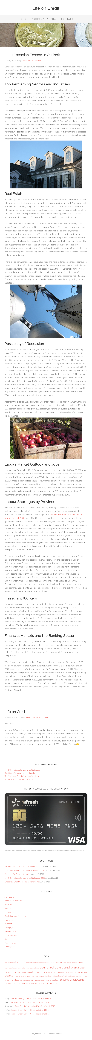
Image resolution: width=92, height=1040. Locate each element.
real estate (77, 976)
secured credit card (52, 980)
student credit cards (18, 983)
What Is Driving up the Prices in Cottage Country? (25, 870)
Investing (8, 923)
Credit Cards (10, 912)
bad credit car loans (31, 962)
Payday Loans (10, 931)
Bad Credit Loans (12, 904)
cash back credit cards (33, 968)
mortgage (35, 976)
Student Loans (10, 943)
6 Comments (37, 60)
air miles (7, 962)
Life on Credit (46, 8)
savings (34, 980)
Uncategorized (11, 946)
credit (43, 967)
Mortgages (9, 927)
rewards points (26, 980)
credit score (27, 972)
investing (63, 972)
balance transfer (41, 962)
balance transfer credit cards (56, 962)
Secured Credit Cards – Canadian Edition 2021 (24, 866)
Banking (8, 908)
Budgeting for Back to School (16, 874)
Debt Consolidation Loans (15, 916)
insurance (56, 972)
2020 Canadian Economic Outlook (32, 55)
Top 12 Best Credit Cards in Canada (19, 779)
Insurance (9, 920)
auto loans (12, 962)
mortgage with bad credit (45, 976)
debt (33, 972)
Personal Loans (11, 935)
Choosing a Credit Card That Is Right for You (22, 882)
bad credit (20, 962)
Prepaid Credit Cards (69, 976)
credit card (55, 967)
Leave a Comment (40, 717)
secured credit (41, 980)
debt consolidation (44, 972)
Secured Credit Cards (72, 979)
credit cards (71, 967)
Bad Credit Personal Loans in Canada (20, 773)
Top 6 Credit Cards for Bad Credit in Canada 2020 (25, 878)
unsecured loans (46, 983)
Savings (8, 939)
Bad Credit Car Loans (13, 900)
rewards (84, 976)
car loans (12, 968)
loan (67, 972)
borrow (74, 962)
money (18, 976)
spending (7, 983)
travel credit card (35, 983)
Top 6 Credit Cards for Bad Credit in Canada (22, 770)
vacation (55, 983)
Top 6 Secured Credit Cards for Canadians (22, 776)
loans (73, 972)
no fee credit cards (58, 976)
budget (78, 962)
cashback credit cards (21, 968)
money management (26, 976)
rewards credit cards (13, 980)
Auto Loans (9, 897)
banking (69, 962)
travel (29, 983)
